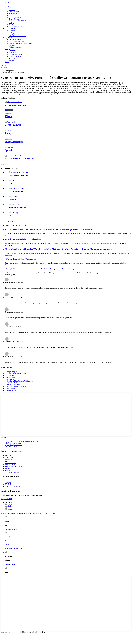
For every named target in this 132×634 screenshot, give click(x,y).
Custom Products (10, 28)
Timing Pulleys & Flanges (17, 207)
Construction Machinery (17, 41)
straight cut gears (11, 372)
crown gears (10, 379)
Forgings (12, 32)
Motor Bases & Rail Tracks (18, 21)
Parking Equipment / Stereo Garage (20, 43)
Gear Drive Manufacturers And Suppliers (19, 381)
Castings (12, 30)
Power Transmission (11, 8)
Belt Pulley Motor (12, 383)
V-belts (11, 25)
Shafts (11, 215)
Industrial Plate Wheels (13, 385)
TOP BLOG (43, 513)
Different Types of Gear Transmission (21, 259)
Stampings (12, 34)
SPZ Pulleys (10, 375)
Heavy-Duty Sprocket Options (16, 386)
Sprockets (12, 10)
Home (7, 6)
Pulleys (11, 23)
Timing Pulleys (14, 13)
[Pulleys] (8, 130)
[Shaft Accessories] (8, 139)
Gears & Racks (14, 11)
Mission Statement (15, 56)
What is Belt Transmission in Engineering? (23, 239)
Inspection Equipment (16, 54)
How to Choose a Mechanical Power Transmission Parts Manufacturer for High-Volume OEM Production (50, 229)
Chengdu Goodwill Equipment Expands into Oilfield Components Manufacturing (39, 269)
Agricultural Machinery (16, 39)
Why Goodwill (14, 58)
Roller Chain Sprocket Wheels (16, 373)
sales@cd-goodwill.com (13, 443)
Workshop (12, 52)
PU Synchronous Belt (16, 26)
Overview (12, 51)
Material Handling (15, 47)
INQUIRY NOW (6, 499)
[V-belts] (8, 113)
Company (8, 49)
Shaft (10, 15)
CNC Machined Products (17, 36)
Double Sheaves (11, 390)
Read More (8, 110)
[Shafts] (13, 213)
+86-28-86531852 (11, 447)
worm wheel (10, 388)
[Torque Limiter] (10, 122)
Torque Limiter (14, 19)
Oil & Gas (12, 45)
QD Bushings (10, 377)
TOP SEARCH (54, 513)
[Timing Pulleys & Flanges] (14, 204)
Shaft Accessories (15, 17)
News (7, 62)
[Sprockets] (10, 147)
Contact (11, 60)
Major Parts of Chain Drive (16, 225)
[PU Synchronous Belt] (13, 102)
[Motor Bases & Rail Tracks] (14, 156)
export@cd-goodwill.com (13, 445)
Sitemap (35, 513)
